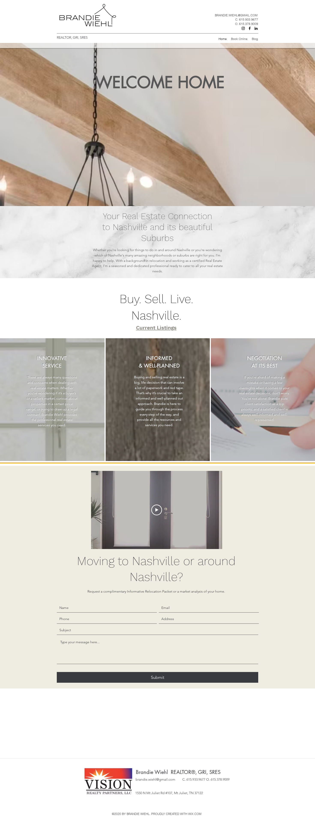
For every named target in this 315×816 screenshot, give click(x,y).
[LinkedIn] (256, 28)
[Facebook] (250, 28)
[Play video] (156, 510)
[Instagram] (243, 28)
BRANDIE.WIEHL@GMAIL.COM (236, 15)
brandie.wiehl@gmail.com (155, 779)
